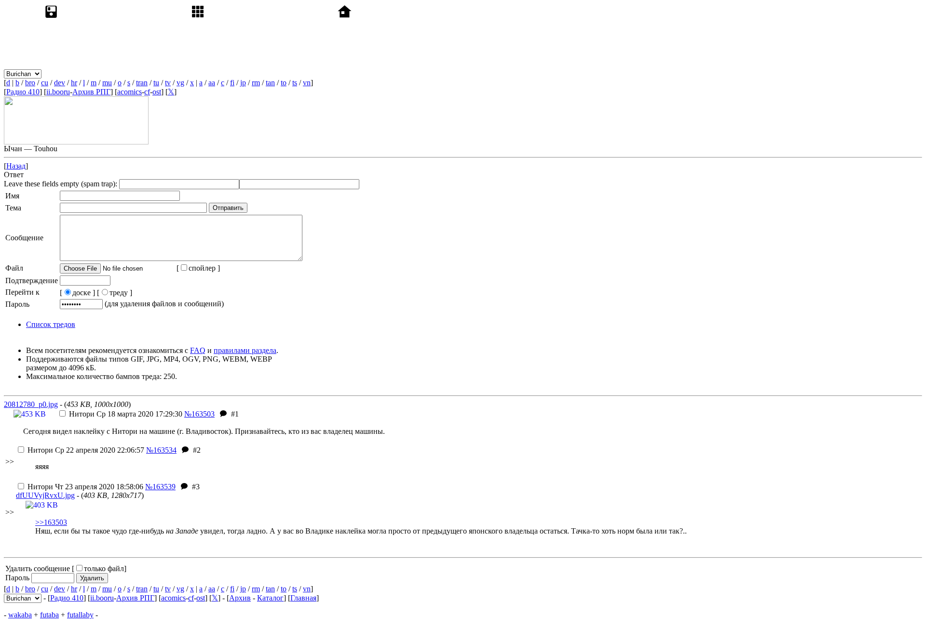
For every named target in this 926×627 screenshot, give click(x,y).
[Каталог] (262, 73)
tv (168, 82)
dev (59, 82)
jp (243, 82)
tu (156, 82)
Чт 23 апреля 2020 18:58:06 (85, 487)
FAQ (197, 350)
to (283, 82)
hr (74, 82)
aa (211, 82)
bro (30, 82)
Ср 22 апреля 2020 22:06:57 (85, 450)
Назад (16, 166)
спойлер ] (204, 268)
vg (180, 82)
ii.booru (58, 92)
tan (270, 82)
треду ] (120, 292)
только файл (104, 568)
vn (307, 82)
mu (107, 82)
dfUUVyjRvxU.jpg (45, 495)
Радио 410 (23, 92)
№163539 (160, 487)
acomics (129, 92)
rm (256, 82)
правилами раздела (245, 350)
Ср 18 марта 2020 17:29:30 (125, 414)
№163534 (161, 450)
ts (294, 82)
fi (232, 82)
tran (142, 82)
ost (156, 92)
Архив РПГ (91, 92)
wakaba (20, 615)
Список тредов (50, 324)
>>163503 (51, 522)
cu (44, 82)
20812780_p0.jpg (31, 404)
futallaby (80, 615)
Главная (303, 598)
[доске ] (77, 292)
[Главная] (409, 73)
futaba (49, 615)
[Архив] (115, 73)
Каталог (270, 598)
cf (147, 92)
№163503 (199, 414)
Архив (240, 598)
